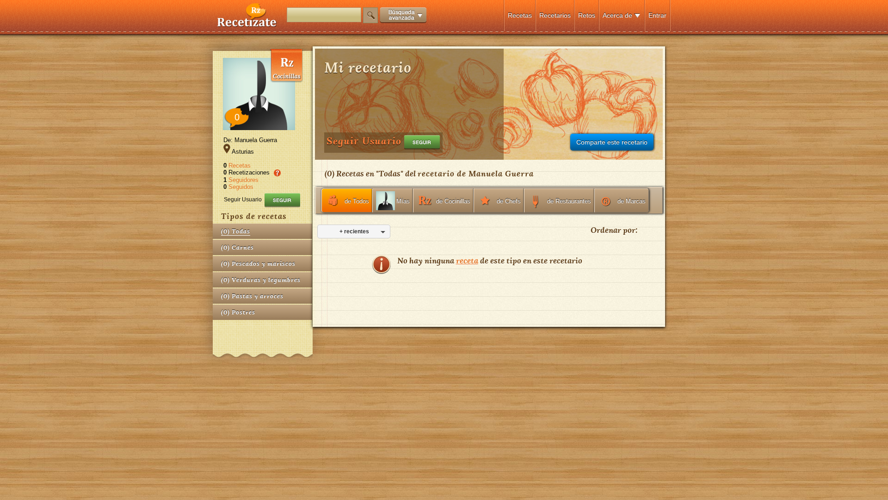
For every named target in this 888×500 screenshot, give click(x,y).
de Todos (357, 201)
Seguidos (240, 186)
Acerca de (617, 15)
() (235, 231)
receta (467, 260)
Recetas (520, 15)
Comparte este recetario (612, 142)
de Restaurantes (569, 201)
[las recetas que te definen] (247, 25)
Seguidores (243, 179)
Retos (586, 15)
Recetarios (555, 15)
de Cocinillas (453, 201)
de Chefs (509, 201)
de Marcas (631, 201)
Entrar (657, 15)
